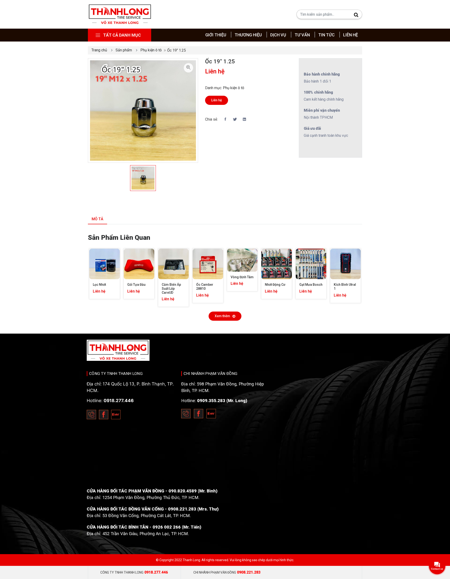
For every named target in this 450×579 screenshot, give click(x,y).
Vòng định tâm (242, 277)
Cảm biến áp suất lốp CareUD (172, 288)
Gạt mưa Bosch (310, 284)
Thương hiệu (248, 34)
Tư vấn (302, 34)
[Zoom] (188, 67)
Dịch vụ (278, 34)
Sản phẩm (124, 50)
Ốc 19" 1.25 (220, 61)
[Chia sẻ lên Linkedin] (244, 119)
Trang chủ (99, 50)
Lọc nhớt (99, 284)
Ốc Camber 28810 (205, 286)
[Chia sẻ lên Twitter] (235, 119)
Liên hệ (350, 34)
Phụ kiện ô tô (151, 50)
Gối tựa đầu (136, 284)
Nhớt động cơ (275, 284)
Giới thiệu (215, 34)
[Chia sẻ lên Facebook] (225, 119)
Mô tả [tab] (97, 219)
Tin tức (326, 34)
